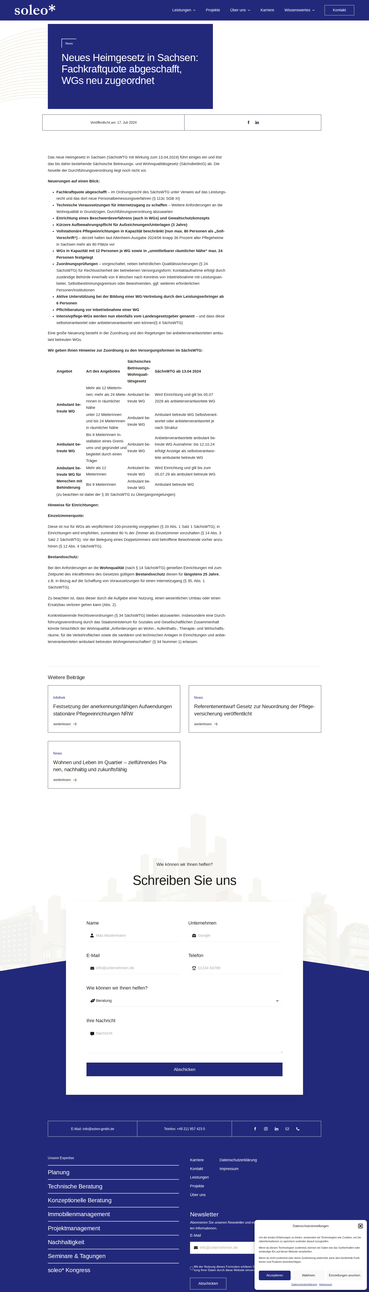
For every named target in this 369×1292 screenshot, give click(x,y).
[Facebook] (248, 122)
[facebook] (255, 1128)
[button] (360, 1226)
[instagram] (266, 1128)
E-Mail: (77, 1129)
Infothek (59, 697)
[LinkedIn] (257, 122)
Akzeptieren (274, 1275)
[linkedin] (276, 1128)
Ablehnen (308, 1275)
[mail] (287, 1128)
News (69, 43)
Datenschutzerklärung (304, 1284)
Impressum (325, 1284)
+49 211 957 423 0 (191, 1129)
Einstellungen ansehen (344, 1275)
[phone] (298, 1128)
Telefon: (170, 1129)
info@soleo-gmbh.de (98, 1129)
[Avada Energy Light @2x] (35, 6)
